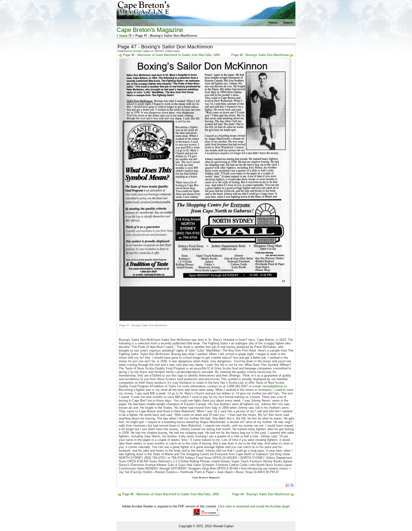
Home (272, 22)
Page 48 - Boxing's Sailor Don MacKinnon (260, 55)
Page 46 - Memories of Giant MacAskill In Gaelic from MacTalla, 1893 (171, 55)
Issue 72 (125, 35)
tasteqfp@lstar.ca (275, 386)
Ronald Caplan (141, 51)
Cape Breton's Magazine (150, 29)
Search (288, 22)
